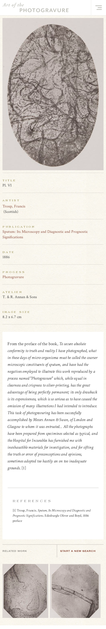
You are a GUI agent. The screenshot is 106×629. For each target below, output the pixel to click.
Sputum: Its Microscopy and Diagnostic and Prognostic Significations (45, 234)
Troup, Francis (13, 206)
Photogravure (13, 277)
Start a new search (78, 551)
